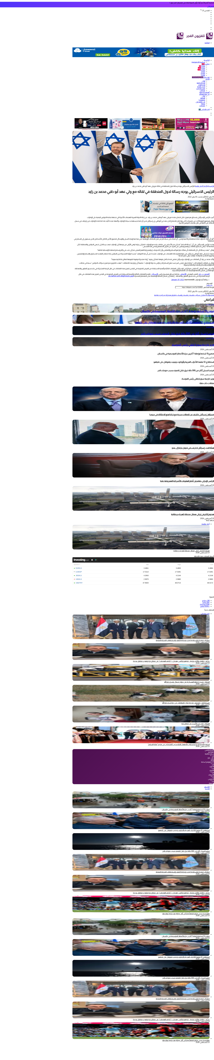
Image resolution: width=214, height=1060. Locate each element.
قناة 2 (201, 70)
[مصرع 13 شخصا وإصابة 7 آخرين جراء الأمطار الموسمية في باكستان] (141, 808)
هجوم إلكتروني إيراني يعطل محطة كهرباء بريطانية (192, 514)
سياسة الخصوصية (198, 62)
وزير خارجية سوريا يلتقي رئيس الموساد (193, 344)
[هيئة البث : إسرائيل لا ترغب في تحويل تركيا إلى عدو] (143, 444)
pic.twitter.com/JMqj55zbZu (119, 276)
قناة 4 (203, 73)
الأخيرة (207, 789)
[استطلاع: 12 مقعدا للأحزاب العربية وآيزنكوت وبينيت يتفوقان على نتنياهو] (141, 828)
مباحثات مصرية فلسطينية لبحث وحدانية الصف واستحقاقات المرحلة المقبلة (183, 640)
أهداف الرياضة (204, 92)
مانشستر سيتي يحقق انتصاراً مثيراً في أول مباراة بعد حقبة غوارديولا (186, 914)
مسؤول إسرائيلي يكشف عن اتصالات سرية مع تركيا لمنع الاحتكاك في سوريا (181, 414)
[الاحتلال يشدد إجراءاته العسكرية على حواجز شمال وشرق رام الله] (141, 680)
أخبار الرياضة (201, 83)
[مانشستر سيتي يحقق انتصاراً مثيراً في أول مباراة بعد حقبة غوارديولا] (141, 912)
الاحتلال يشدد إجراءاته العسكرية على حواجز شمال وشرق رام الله (187, 682)
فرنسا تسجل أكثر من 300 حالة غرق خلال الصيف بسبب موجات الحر (177, 333)
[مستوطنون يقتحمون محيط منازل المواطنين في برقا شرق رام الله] (141, 701)
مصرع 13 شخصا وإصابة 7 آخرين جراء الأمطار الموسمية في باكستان (177, 311)
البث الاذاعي (204, 109)
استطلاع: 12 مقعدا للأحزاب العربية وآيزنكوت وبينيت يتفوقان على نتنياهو (174, 322)
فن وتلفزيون (200, 102)
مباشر (206, 64)
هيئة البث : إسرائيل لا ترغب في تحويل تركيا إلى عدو (193, 448)
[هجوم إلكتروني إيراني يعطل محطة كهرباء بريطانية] (143, 510)
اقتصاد (202, 98)
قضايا (203, 104)
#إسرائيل (154, 274)
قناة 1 (202, 66)
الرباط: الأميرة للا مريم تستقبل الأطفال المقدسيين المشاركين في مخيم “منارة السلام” (179, 744)
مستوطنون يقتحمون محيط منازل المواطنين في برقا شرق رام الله (186, 703)
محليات (202, 90)
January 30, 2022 (177, 280)
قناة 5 (203, 75)
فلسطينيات (200, 89)
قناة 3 (203, 71)
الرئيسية (207, 60)
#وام (132, 276)
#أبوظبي (183, 274)
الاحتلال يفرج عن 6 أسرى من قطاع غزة (195, 724)
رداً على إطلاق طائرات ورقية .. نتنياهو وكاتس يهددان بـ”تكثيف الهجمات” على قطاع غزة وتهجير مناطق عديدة (171, 661)
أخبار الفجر (201, 85)
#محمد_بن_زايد (204, 274)
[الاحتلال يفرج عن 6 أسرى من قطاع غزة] (141, 722)
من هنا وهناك (204, 94)
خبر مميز (209, 285)
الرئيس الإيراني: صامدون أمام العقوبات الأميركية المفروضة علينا (187, 481)
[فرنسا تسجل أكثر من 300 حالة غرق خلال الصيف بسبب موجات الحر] (141, 849)
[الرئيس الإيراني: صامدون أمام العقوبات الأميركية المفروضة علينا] (143, 477)
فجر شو (201, 77)
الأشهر (207, 787)
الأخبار (207, 79)
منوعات (202, 106)
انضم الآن (210, 6)
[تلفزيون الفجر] (184, 39)
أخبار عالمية (201, 87)
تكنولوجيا (202, 100)
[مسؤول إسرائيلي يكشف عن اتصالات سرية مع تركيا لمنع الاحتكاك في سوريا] (143, 410)
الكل (203, 81)
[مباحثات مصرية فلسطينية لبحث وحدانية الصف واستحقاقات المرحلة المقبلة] (141, 870)
